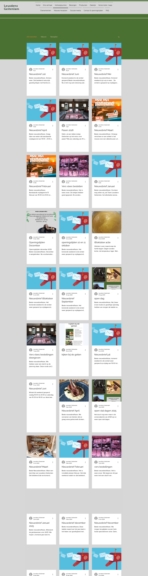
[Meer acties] (53, 69)
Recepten (53, 37)
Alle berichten (32, 37)
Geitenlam (11, 8)
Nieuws (43, 37)
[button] (119, 37)
